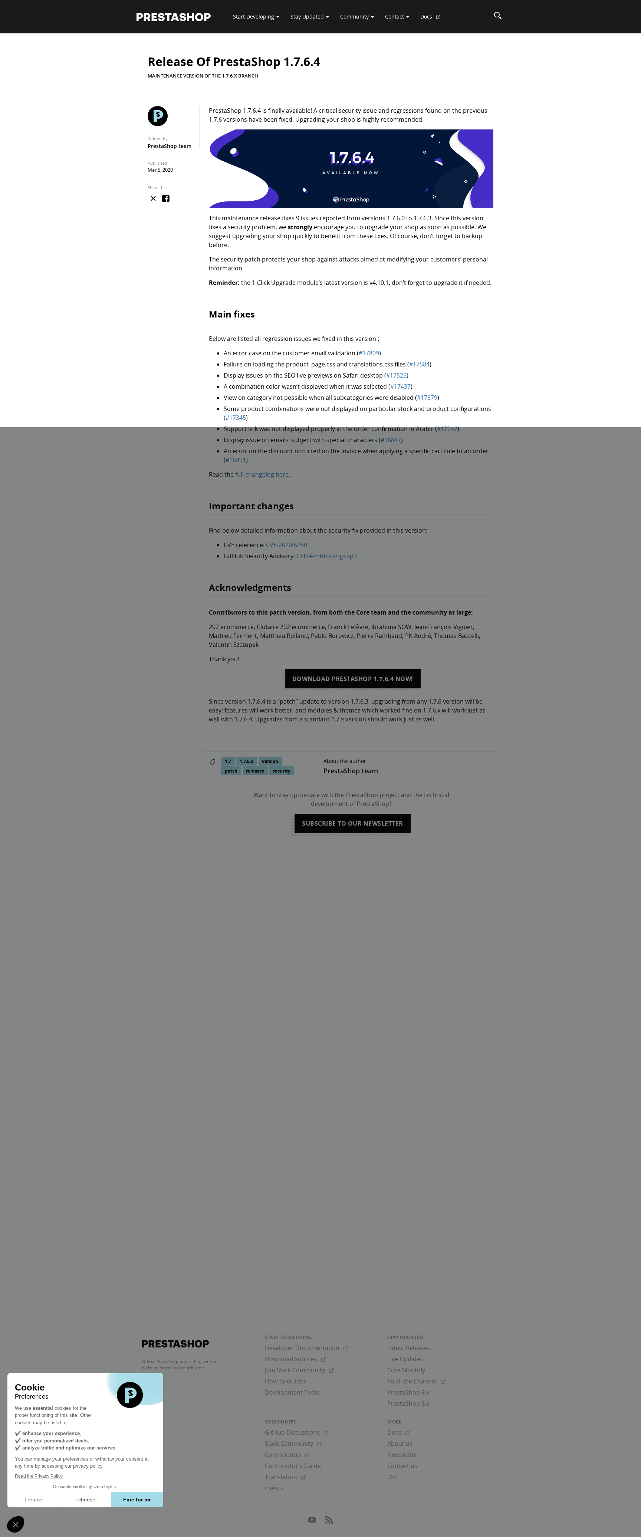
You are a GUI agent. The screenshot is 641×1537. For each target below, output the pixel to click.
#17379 (427, 398)
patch (231, 771)
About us (399, 1443)
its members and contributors (176, 1367)
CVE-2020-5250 (286, 545)
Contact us (402, 1466)
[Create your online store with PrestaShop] (175, 1343)
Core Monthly (406, 1370)
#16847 (391, 440)
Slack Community (293, 1443)
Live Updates (405, 1359)
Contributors (287, 1455)
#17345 (236, 418)
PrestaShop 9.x (408, 1392)
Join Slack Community (299, 1370)
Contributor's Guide (293, 1466)
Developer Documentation (306, 1348)
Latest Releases (408, 1348)
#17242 (447, 429)
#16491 (236, 460)
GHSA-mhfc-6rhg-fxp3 (326, 556)
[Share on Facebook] (165, 199)
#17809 (369, 353)
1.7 (228, 761)
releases (255, 771)
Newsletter (402, 1455)
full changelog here (262, 474)
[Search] (497, 16)
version (270, 761)
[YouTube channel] (312, 1522)
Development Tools (292, 1392)
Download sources (295, 1359)
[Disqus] (320, 948)
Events (274, 1488)
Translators (285, 1477)
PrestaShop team (169, 145)
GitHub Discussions (297, 1432)
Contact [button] (395, 16)
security (281, 771)
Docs (433, 19)
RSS (392, 1477)
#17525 (396, 375)
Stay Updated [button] (307, 16)
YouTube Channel (416, 1381)
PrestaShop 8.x (408, 1403)
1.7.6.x (246, 761)
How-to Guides (285, 1381)
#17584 (419, 364)
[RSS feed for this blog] (329, 1522)
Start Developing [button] (254, 16)
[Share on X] (153, 198)
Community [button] (355, 16)
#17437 (400, 386)
